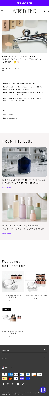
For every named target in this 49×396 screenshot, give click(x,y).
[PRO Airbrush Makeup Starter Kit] (36, 281)
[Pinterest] (13, 384)
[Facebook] (3, 384)
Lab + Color (8, 115)
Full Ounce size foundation (14, 98)
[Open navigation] (5, 11)
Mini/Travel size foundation (15, 87)
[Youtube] (18, 384)
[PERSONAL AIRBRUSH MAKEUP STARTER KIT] (13, 281)
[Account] (44, 11)
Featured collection (14, 264)
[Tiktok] (23, 384)
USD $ (7, 367)
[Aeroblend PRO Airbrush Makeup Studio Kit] (13, 318)
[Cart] (48, 11)
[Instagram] (8, 384)
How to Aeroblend (10, 118)
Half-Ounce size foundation (14, 93)
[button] (42, 389)
